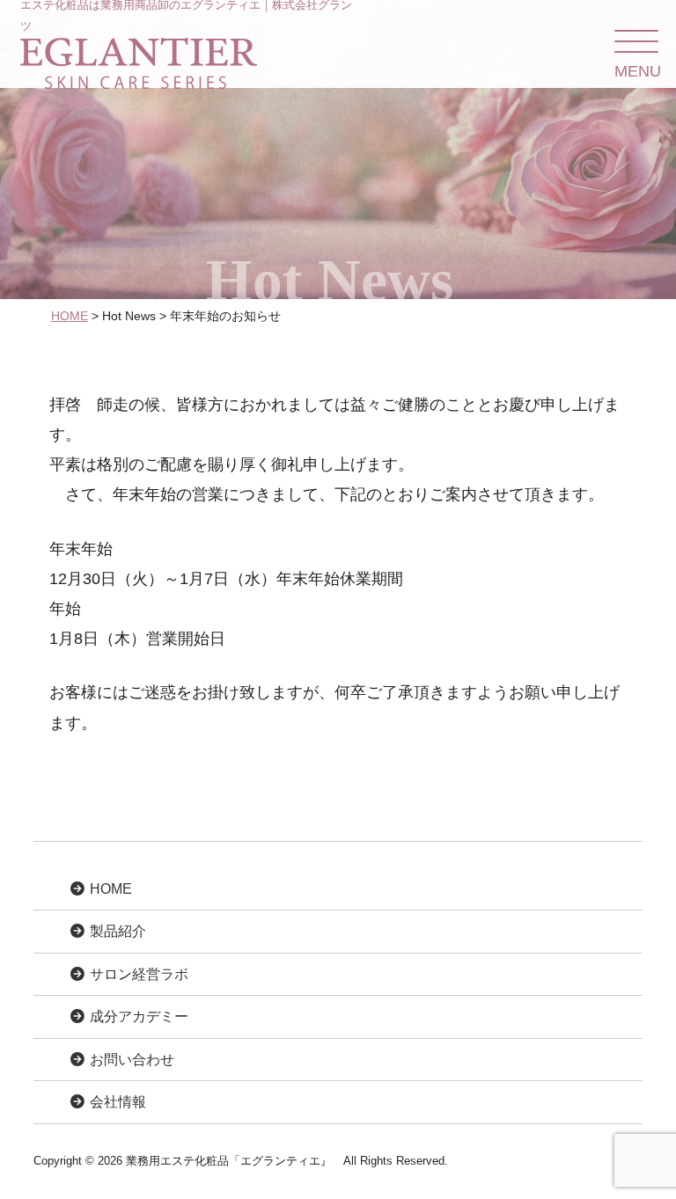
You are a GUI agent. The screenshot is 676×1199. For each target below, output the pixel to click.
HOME (69, 316)
